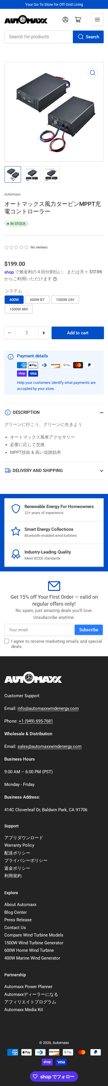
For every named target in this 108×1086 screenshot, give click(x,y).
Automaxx (12, 194)
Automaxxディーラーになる (31, 994)
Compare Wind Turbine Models (33, 935)
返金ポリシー (17, 868)
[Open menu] (97, 19)
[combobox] (54, 37)
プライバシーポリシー (26, 860)
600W (14, 299)
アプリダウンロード (23, 837)
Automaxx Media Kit (23, 1009)
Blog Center (15, 912)
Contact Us (15, 927)
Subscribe (88, 629)
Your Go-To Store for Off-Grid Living (54, 4)
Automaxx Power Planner (28, 986)
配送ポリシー (17, 853)
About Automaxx (20, 904)
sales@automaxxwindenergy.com (50, 746)
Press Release (18, 919)
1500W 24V (65, 299)
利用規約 (13, 875)
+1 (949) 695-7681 (36, 721)
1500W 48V (19, 309)
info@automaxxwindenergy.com (48, 708)
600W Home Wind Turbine (29, 950)
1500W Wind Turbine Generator (33, 942)
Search (92, 36)
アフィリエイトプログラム (30, 1001)
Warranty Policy (19, 845)
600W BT (37, 299)
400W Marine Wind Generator (32, 958)
